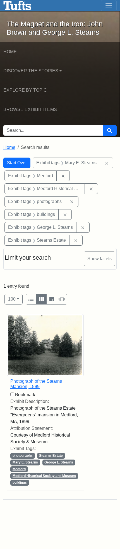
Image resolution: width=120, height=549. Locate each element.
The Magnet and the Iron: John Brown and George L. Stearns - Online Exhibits (17, 5)
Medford (19, 469)
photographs (23, 456)
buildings (20, 483)
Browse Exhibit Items (30, 109)
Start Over (17, 162)
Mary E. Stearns (25, 462)
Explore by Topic (25, 90)
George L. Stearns (58, 462)
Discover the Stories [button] (30, 70)
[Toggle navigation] (109, 5)
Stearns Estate (51, 456)
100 (15, 298)
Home (10, 51)
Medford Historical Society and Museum (44, 476)
